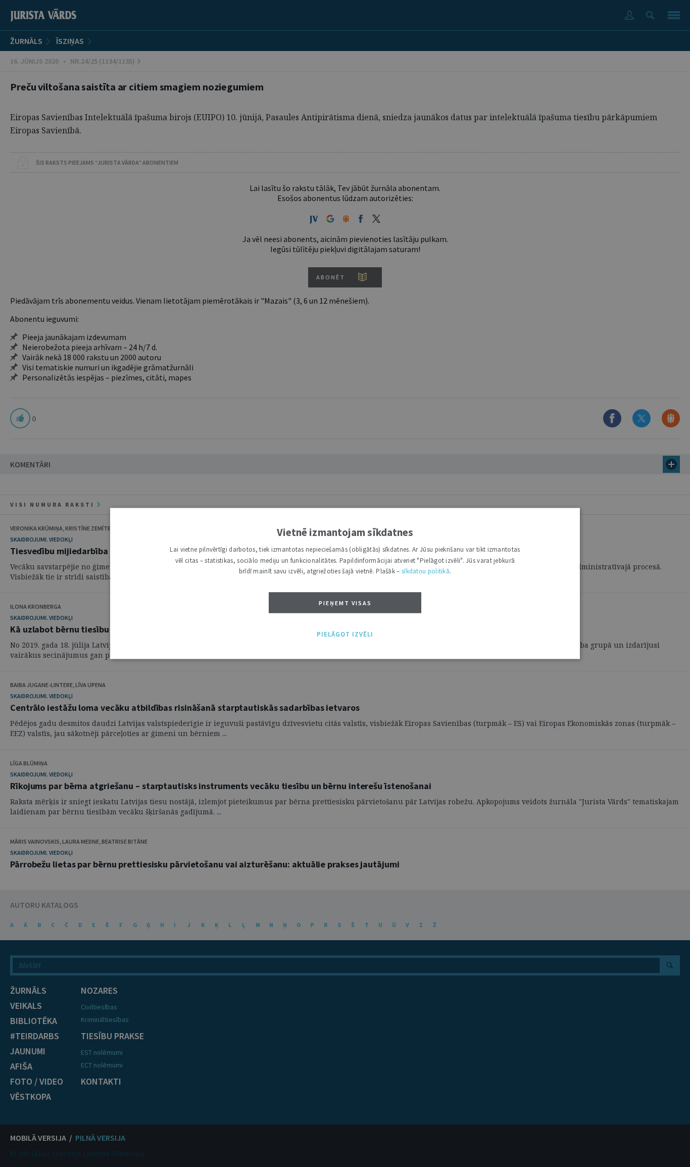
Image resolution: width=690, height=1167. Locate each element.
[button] (345, 634)
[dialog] (345, 583)
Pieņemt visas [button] (345, 603)
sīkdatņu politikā (426, 571)
